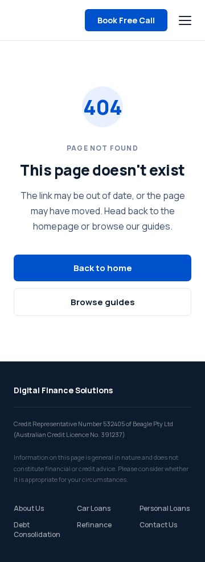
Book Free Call (126, 20)
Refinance (94, 525)
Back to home (102, 268)
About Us (29, 508)
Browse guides (103, 302)
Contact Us (158, 525)
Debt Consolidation (37, 529)
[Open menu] (185, 20)
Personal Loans (165, 508)
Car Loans (93, 508)
